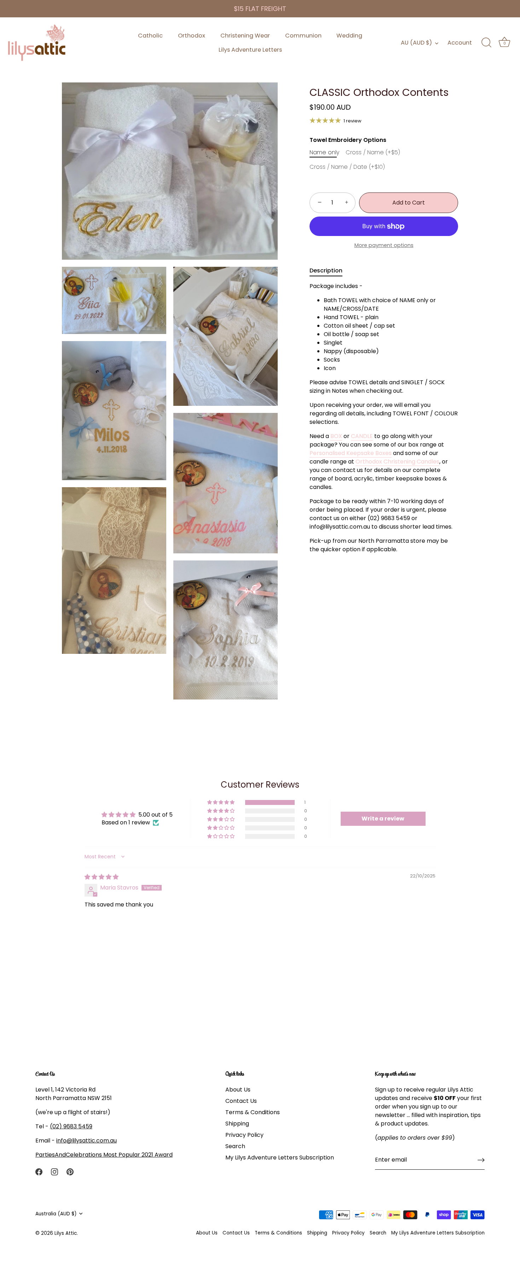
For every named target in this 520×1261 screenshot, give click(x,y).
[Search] (486, 43)
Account (459, 43)
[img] (102, 877)
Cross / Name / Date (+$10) (347, 167)
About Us (237, 1089)
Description (326, 271)
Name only (324, 152)
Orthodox (191, 35)
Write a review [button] (383, 818)
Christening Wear (245, 35)
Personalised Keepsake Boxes (351, 453)
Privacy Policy (244, 1134)
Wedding (349, 35)
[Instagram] (54, 1171)
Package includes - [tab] (384, 418)
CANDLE (362, 436)
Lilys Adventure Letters (250, 50)
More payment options (384, 245)
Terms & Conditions (252, 1112)
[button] (221, 802)
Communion (303, 35)
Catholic (150, 35)
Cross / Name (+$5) (373, 152)
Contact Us (241, 1100)
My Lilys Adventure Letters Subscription (279, 1157)
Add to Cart (408, 202)
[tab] (329, 271)
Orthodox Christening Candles (397, 462)
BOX (336, 436)
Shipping (237, 1123)
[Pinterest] (70, 1171)
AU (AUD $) (416, 42)
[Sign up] (481, 1160)
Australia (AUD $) (56, 1213)
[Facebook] (38, 1171)
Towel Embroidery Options (348, 140)
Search (235, 1146)
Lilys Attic (65, 1233)
